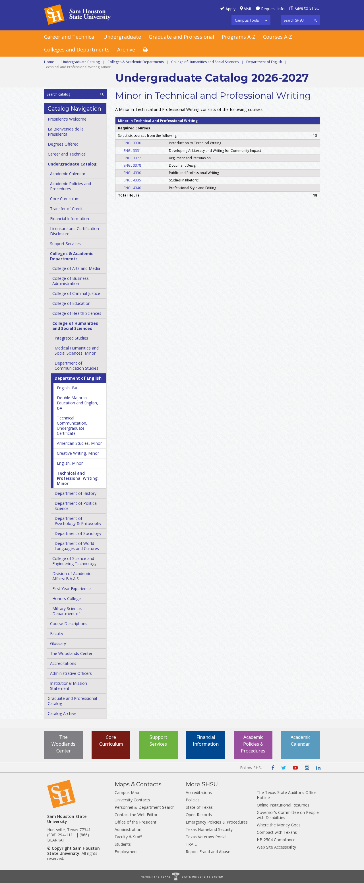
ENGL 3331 (132, 150)
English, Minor (70, 463)
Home (49, 61)
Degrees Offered (63, 144)
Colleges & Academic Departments (135, 61)
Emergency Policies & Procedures (217, 822)
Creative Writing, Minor (78, 453)
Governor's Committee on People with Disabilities (288, 815)
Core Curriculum (65, 198)
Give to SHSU (307, 8)
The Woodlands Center (71, 653)
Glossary (58, 643)
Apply (230, 8)
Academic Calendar (67, 173)
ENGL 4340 (132, 187)
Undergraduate (122, 36)
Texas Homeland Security (209, 829)
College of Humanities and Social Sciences (205, 61)
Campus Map (127, 792)
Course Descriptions (68, 623)
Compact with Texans (277, 832)
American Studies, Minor (79, 443)
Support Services (65, 243)
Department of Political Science (76, 506)
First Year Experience (71, 588)
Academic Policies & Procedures (253, 744)
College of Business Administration (70, 281)
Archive (126, 49)
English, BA (67, 387)
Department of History (75, 493)
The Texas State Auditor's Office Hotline (287, 795)
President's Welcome (67, 119)
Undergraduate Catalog (80, 61)
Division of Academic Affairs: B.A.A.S (71, 576)
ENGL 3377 (132, 158)
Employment (126, 851)
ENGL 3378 (132, 165)
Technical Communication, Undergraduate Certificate (72, 425)
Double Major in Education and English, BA (77, 403)
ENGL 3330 (132, 142)
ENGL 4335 (132, 180)
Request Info (273, 8)
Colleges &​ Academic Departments (71, 256)
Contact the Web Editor (136, 814)
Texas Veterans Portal (206, 836)
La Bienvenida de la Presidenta (66, 131)
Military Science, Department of (67, 611)
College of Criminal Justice (76, 293)
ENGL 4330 (132, 172)
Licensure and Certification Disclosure (74, 231)
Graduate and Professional (181, 36)
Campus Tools (247, 20)
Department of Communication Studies (76, 365)
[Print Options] (149, 50)
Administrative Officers (71, 673)
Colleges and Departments (76, 49)
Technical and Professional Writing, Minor (78, 478)
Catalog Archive (62, 713)
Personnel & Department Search (145, 807)
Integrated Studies (71, 338)
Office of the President (135, 822)
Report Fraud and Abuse (208, 851)
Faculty (56, 633)
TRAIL (191, 844)
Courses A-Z (277, 36)
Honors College (66, 598)
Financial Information (69, 218)
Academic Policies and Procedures (70, 186)
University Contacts (132, 800)
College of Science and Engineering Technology (74, 561)
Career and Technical (70, 36)
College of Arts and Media (76, 268)
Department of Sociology (78, 533)
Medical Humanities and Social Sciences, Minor (77, 350)
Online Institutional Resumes (283, 805)
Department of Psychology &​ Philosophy (78, 521)
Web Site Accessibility (276, 847)
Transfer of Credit (66, 208)
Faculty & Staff (128, 836)
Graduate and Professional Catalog (72, 701)
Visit (247, 8)
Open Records (199, 814)
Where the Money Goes (279, 825)
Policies (193, 800)
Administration (128, 829)
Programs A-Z (238, 36)
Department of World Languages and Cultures (77, 546)
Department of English (264, 61)
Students (123, 844)
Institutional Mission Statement (68, 686)
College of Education (71, 303)
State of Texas (199, 807)
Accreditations (63, 663)
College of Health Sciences (76, 313)
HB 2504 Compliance (276, 839)
